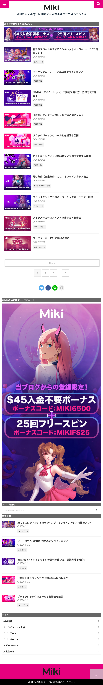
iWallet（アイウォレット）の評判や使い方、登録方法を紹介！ (51, 559)
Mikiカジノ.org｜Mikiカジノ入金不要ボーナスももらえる (51, 14)
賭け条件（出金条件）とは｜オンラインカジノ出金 (60, 176)
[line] (55, 288)
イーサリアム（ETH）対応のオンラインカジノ (58, 71)
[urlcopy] (61, 288)
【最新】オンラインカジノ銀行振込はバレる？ (58, 114)
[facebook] (48, 288)
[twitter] (41, 288)
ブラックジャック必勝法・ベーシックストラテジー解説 (63, 197)
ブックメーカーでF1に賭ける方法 (51, 238)
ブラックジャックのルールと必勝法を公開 (56, 135)
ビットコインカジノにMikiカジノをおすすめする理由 (62, 156)
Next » (52, 263)
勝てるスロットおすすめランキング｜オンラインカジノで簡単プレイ (54, 522)
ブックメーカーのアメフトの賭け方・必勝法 (57, 217)
